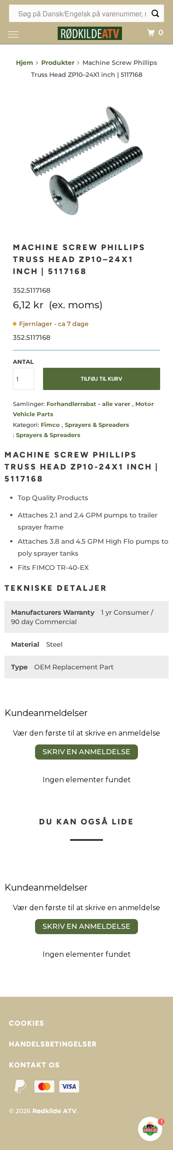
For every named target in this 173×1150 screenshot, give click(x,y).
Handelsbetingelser (53, 1044)
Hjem (24, 63)
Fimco (51, 424)
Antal (23, 361)
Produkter (58, 63)
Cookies (26, 1023)
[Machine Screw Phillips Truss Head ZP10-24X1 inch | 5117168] (86, 161)
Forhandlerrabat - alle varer (89, 403)
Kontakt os (34, 1065)
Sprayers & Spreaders (97, 424)
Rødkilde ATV (54, 1111)
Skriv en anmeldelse (86, 752)
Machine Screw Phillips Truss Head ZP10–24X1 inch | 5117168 (79, 259)
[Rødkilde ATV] (90, 32)
